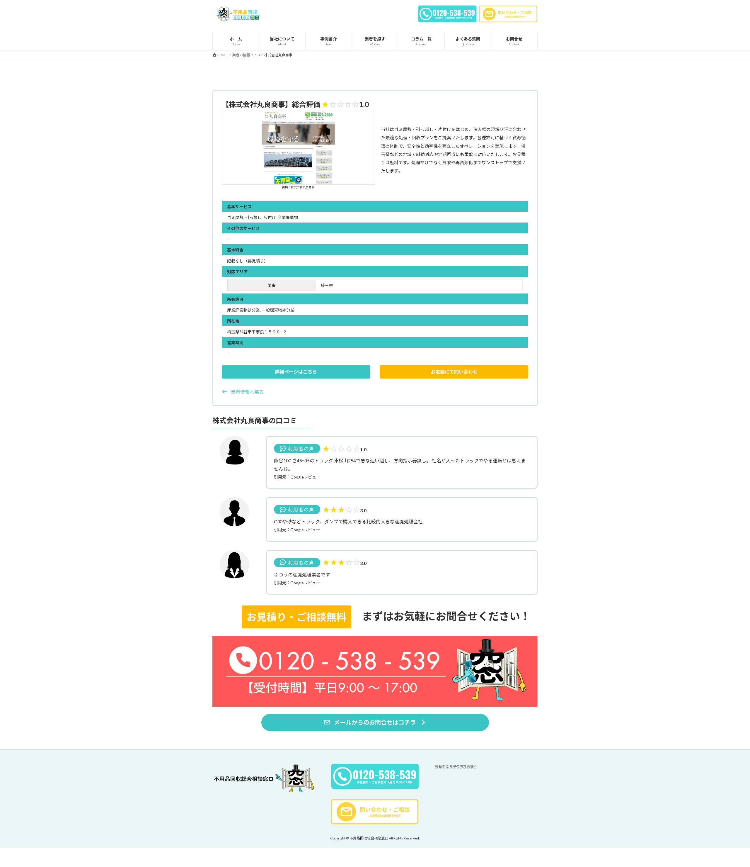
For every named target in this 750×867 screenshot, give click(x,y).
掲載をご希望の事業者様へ (456, 766)
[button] (296, 372)
